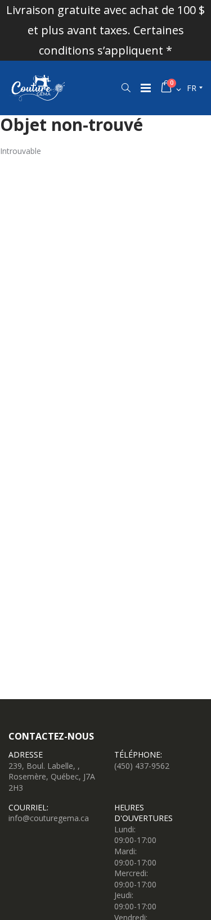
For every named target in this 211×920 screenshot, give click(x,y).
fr (191, 88)
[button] (126, 87)
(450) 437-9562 (141, 765)
